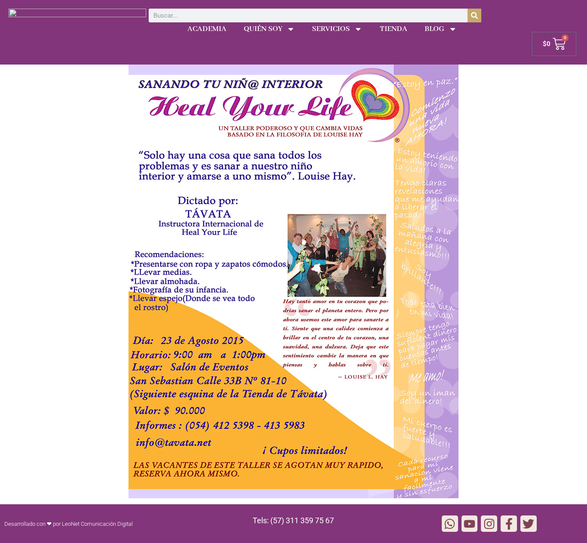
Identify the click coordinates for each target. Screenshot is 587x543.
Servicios (331, 29)
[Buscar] (474, 15)
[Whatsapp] (450, 523)
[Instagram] (489, 523)
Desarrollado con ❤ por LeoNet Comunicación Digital (68, 524)
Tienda (393, 29)
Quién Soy (263, 29)
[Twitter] (528, 523)
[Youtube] (470, 523)
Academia (206, 29)
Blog (434, 29)
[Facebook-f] (509, 523)
